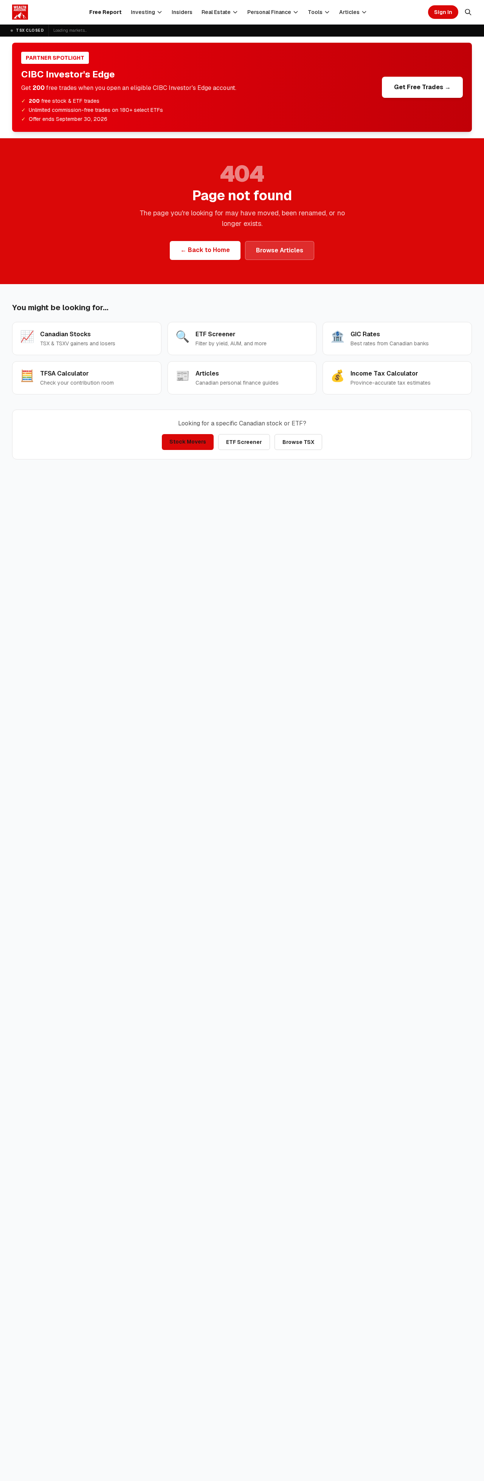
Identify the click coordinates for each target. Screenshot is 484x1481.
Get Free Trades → (422, 87)
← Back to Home (205, 250)
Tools (315, 12)
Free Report (105, 12)
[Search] (468, 12)
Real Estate (216, 12)
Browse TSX (298, 442)
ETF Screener (244, 442)
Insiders (182, 12)
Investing (143, 12)
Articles (349, 12)
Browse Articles (279, 250)
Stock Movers (187, 441)
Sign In (443, 12)
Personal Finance (269, 12)
